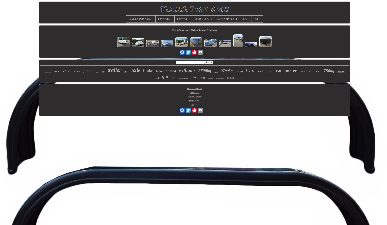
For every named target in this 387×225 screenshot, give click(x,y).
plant (87, 71)
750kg (329, 70)
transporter (285, 70)
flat (103, 72)
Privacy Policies (195, 97)
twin (250, 70)
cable (268, 72)
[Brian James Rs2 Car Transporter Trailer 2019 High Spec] (138, 42)
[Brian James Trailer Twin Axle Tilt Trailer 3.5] (238, 41)
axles (216, 72)
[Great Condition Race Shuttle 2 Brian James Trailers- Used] (123, 42)
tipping (230, 78)
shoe (126, 72)
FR (197, 105)
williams (187, 70)
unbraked (305, 71)
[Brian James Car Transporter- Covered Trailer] (266, 41)
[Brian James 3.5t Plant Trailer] (152, 43)
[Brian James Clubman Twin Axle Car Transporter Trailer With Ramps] (211, 43)
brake (148, 70)
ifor (165, 76)
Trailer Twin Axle (194, 88)
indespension (182, 78)
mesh (260, 71)
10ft (173, 78)
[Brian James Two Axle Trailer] (225, 43)
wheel (77, 71)
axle (135, 70)
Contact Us (194, 93)
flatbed (341, 71)
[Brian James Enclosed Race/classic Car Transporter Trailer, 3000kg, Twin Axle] (251, 44)
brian (159, 71)
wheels (96, 72)
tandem (48, 72)
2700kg (227, 71)
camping (220, 78)
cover (67, 71)
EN (192, 105)
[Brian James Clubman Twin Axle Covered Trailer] (196, 42)
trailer (114, 70)
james (317, 71)
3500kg (204, 70)
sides (194, 77)
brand (57, 71)
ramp (239, 71)
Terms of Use (194, 101)
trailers (210, 78)
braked (171, 71)
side (203, 77)
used (157, 78)
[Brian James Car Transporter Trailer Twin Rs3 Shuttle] (167, 43)
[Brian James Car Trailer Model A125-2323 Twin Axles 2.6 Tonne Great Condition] (182, 42)
